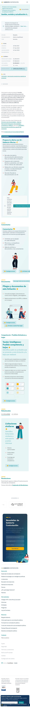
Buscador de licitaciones (7, 582)
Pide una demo (5, 638)
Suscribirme (15, 548)
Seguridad (4, 646)
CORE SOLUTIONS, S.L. (19, 68)
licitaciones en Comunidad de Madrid (14, 132)
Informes (3, 602)
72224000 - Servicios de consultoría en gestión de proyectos (12, 127)
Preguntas (4, 607)
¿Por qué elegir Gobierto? (8, 590)
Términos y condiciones (7, 649)
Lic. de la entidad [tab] (5, 414)
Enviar (21, 702)
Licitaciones (4, 579)
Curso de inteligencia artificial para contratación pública (15, 704)
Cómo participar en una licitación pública (12, 620)
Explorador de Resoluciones (20, 485)
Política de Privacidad (6, 652)
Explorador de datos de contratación (10, 574)
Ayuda (3, 643)
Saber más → (23, 26)
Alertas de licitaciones (7, 584)
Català (15, 663)
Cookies (3, 655)
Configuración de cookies (7, 658)
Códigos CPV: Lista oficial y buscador (10, 599)
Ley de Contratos (5, 610)
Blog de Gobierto (5, 617)
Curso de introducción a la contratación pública (13, 625)
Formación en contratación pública (10, 623)
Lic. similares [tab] (15, 414)
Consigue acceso (10, 271)
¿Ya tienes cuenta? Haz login (14, 325)
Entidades (4, 605)
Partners (3, 592)
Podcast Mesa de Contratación (9, 628)
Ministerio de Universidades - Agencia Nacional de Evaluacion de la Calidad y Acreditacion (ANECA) (9, 9)
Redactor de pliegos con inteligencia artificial (13, 576)
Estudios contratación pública (9, 631)
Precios (3, 587)
